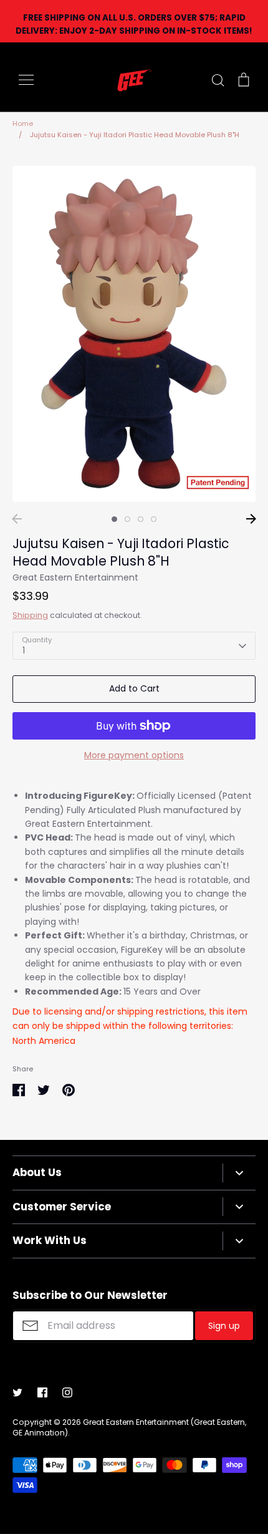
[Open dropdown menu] (239, 1173)
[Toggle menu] (26, 80)
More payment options (134, 755)
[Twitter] (17, 1392)
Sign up (224, 1325)
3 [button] (140, 519)
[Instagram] (67, 1392)
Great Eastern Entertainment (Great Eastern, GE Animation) (129, 1427)
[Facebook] (42, 1392)
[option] (134, 334)
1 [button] (114, 519)
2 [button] (127, 519)
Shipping (30, 615)
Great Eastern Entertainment (75, 577)
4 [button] (153, 519)
